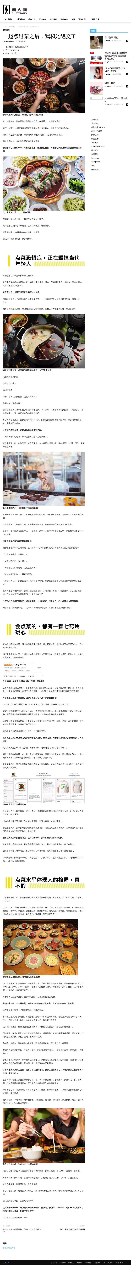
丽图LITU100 (96, 131)
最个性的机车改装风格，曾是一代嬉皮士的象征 (22, 1230)
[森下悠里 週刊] (96, 42)
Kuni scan (95, 158)
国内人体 (95, 135)
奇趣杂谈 (64, 19)
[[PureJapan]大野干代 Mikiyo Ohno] (96, 73)
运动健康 (53, 19)
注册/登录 (95, 19)
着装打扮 (31, 19)
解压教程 (95, 169)
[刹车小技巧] (96, 88)
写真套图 (82, 19)
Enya (93, 165)
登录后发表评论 (9, 1248)
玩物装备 (42, 19)
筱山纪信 (95, 150)
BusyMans (10, 41)
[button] (125, 19)
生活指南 (21, 19)
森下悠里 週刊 (111, 37)
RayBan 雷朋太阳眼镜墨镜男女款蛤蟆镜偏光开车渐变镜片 (116, 55)
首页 (4, 26)
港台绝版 (95, 123)
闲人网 (6, 1263)
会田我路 (95, 154)
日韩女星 (95, 142)
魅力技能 (8, 19)
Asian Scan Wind (98, 146)
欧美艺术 (95, 138)
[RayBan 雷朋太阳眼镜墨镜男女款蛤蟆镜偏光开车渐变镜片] (96, 57)
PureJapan (95, 162)
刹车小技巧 (110, 83)
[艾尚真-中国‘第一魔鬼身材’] (96, 106)
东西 (73, 19)
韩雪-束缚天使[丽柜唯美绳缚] (72, 1229)
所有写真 (95, 119)
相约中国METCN (98, 127)
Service (107, 41)
